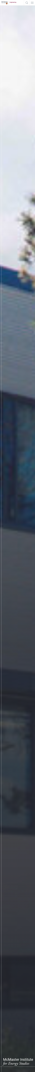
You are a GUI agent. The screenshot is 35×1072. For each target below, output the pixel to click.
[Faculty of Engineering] (8, 2)
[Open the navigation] (32, 2)
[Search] (27, 2)
